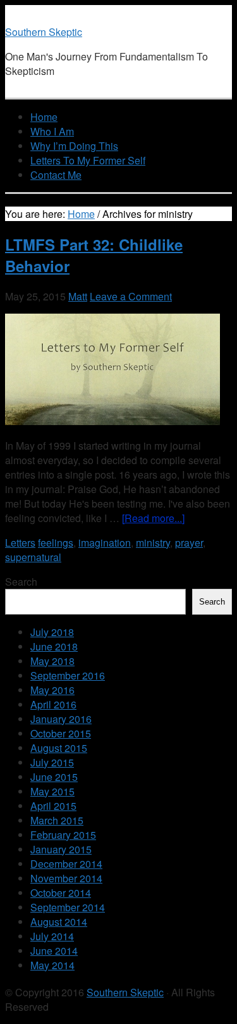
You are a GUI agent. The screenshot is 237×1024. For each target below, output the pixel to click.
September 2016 (67, 675)
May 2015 (52, 791)
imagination (104, 542)
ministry (153, 542)
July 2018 (52, 632)
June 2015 (54, 777)
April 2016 (53, 704)
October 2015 (60, 733)
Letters (20, 542)
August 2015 (58, 748)
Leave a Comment (131, 296)
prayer (189, 542)
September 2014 (67, 907)
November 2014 (66, 878)
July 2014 (52, 936)
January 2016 (61, 719)
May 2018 (52, 661)
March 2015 (56, 820)
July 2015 (52, 762)
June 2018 (54, 646)
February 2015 (63, 835)
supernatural (33, 557)
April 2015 (53, 806)
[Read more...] (153, 518)
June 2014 (54, 950)
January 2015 (61, 849)
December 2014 (66, 863)
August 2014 (58, 921)
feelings (55, 542)
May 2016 (52, 690)
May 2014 (52, 965)
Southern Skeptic (43, 32)
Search (21, 581)
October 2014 (60, 892)
